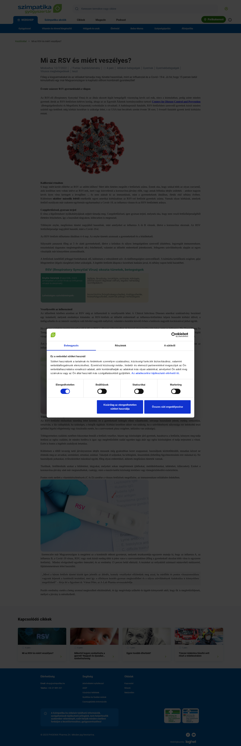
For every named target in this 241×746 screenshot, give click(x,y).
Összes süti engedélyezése (167, 407)
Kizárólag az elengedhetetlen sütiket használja (120, 407)
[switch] (102, 391)
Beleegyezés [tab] (71, 345)
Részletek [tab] (120, 345)
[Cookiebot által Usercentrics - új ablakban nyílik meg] (176, 334)
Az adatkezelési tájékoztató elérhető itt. (155, 373)
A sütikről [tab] (169, 345)
